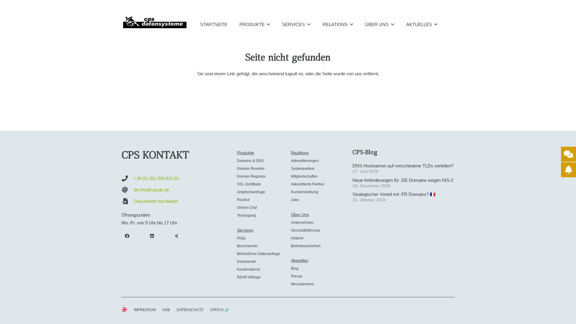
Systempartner (303, 168)
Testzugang (246, 215)
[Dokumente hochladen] (128, 201)
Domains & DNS (250, 161)
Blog (294, 268)
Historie (297, 238)
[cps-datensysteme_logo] (155, 22)
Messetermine (302, 284)
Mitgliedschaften (304, 176)
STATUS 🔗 (219, 310)
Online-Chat (247, 208)
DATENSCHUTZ (190, 310)
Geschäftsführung (305, 230)
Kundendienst (248, 269)
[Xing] (176, 236)
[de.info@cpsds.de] (128, 190)
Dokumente (246, 262)
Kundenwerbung (304, 192)
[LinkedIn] (152, 236)
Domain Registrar (251, 176)
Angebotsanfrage (251, 192)
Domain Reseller (251, 168)
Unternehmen (302, 222)
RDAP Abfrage (249, 277)
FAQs (241, 238)
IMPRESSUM (145, 310)
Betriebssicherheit (305, 246)
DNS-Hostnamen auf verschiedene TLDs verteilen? (402, 165)
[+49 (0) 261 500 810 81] (128, 179)
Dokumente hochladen (156, 201)
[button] (268, 24)
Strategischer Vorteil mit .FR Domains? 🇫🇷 (394, 194)
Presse (296, 276)
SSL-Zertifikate (249, 184)
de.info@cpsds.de (151, 189)
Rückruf (243, 200)
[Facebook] (127, 236)
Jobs (295, 200)
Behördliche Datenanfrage (258, 254)
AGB (166, 310)
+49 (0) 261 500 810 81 (156, 178)
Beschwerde (247, 246)
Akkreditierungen (305, 161)
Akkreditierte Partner (307, 184)
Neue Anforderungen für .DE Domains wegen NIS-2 (402, 180)
